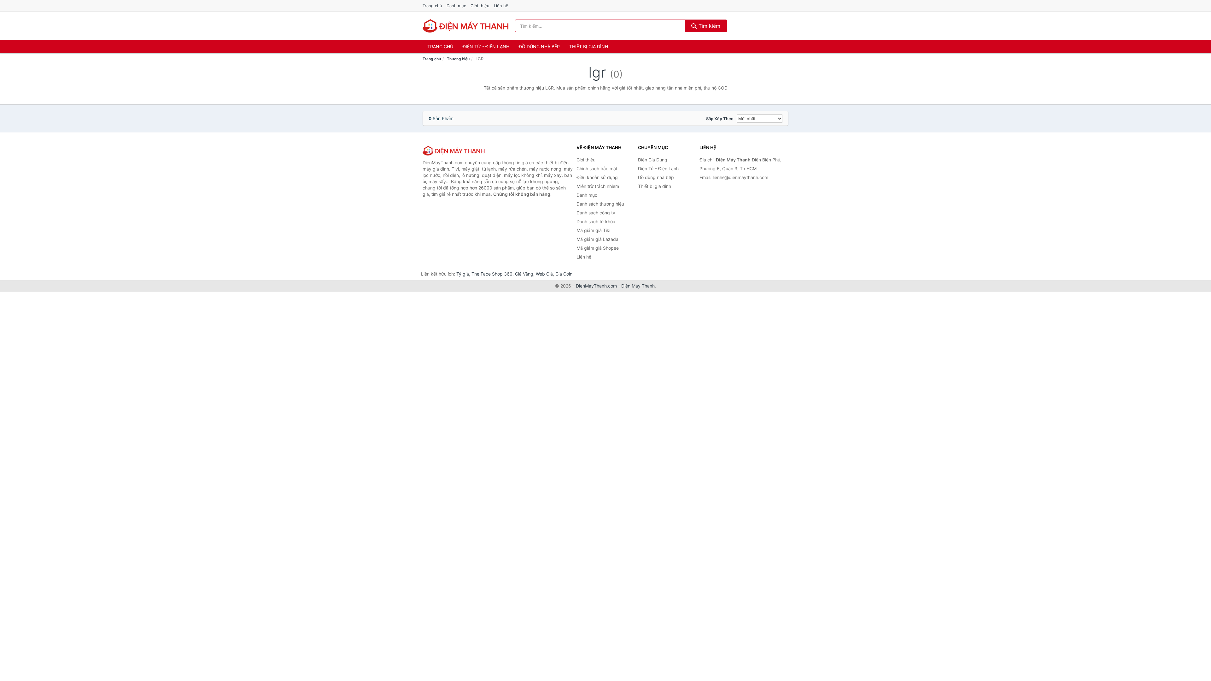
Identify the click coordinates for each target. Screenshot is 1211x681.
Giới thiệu (480, 5)
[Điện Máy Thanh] (454, 150)
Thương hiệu (458, 58)
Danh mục (456, 5)
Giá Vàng (524, 273)
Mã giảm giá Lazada (597, 239)
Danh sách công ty (595, 212)
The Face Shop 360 (491, 273)
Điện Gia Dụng (652, 159)
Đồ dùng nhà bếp (539, 46)
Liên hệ (501, 5)
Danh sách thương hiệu (600, 204)
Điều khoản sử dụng (597, 177)
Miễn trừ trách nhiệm (597, 186)
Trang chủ (432, 5)
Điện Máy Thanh (638, 285)
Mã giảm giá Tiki (593, 230)
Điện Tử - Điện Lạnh (486, 46)
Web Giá (544, 273)
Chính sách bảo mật (596, 168)
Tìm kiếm (708, 26)
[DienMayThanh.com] (466, 26)
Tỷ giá (462, 273)
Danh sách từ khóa (595, 221)
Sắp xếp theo (720, 118)
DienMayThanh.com (596, 285)
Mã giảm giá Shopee (597, 248)
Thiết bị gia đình (588, 46)
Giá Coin (563, 273)
